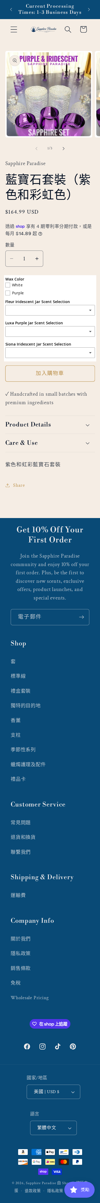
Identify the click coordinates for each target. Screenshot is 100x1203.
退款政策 (33, 1190)
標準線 (18, 676)
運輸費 (18, 895)
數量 (10, 245)
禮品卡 (18, 779)
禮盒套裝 (21, 691)
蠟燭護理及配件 (28, 765)
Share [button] (19, 485)
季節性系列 (23, 750)
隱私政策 (21, 954)
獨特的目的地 (26, 706)
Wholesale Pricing (30, 998)
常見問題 (21, 823)
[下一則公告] (89, 9)
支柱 (16, 735)
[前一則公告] (11, 9)
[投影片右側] (63, 148)
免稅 (16, 983)
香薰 (16, 721)
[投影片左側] (36, 148)
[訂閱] (81, 617)
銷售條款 (21, 968)
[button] (13, 29)
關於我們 (21, 939)
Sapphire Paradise (41, 1182)
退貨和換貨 (23, 837)
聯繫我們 (21, 852)
